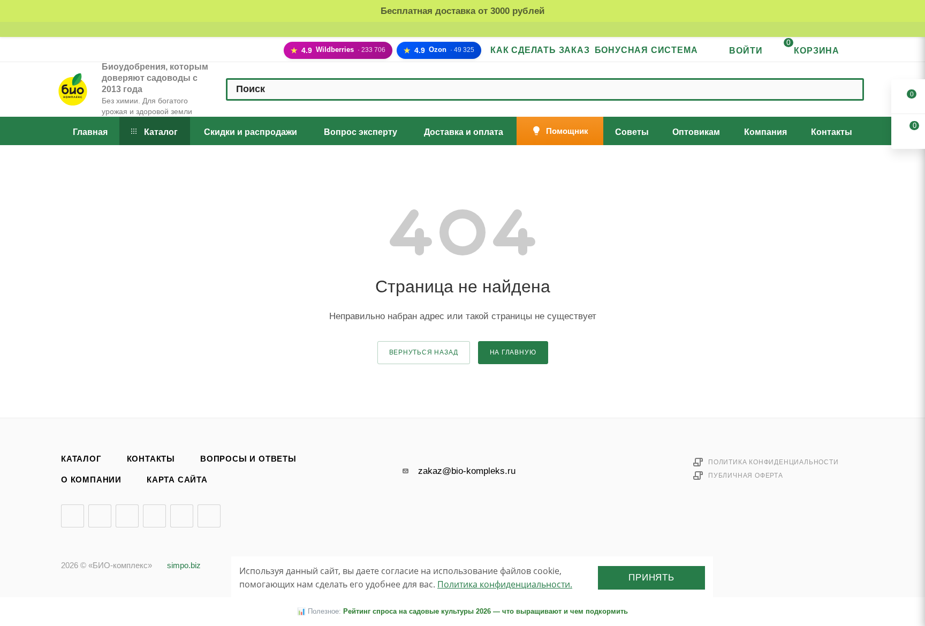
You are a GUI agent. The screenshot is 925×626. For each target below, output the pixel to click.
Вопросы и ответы (248, 459)
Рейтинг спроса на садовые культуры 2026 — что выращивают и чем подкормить (485, 611)
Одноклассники (154, 515)
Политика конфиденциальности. (504, 584)
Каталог (81, 459)
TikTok (209, 515)
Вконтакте (72, 515)
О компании (91, 480)
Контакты (151, 459)
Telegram (99, 515)
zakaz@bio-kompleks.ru (466, 471)
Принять (651, 577)
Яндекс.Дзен (181, 515)
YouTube (127, 515)
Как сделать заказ (540, 50)
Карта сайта (177, 480)
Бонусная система (646, 50)
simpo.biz (184, 565)
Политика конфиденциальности (773, 462)
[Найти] (850, 89)
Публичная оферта (745, 475)
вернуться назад (423, 352)
